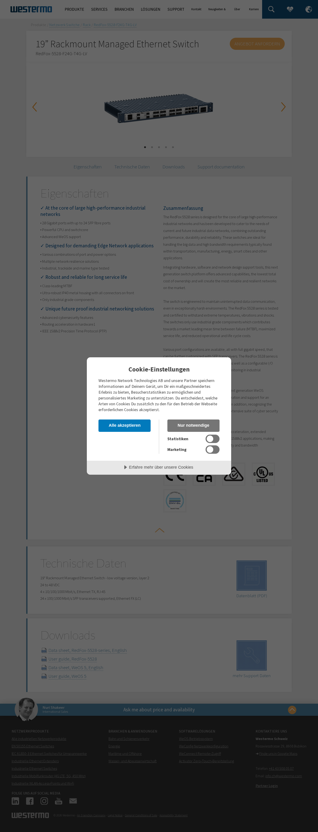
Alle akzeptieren (125, 425)
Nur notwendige (193, 425)
